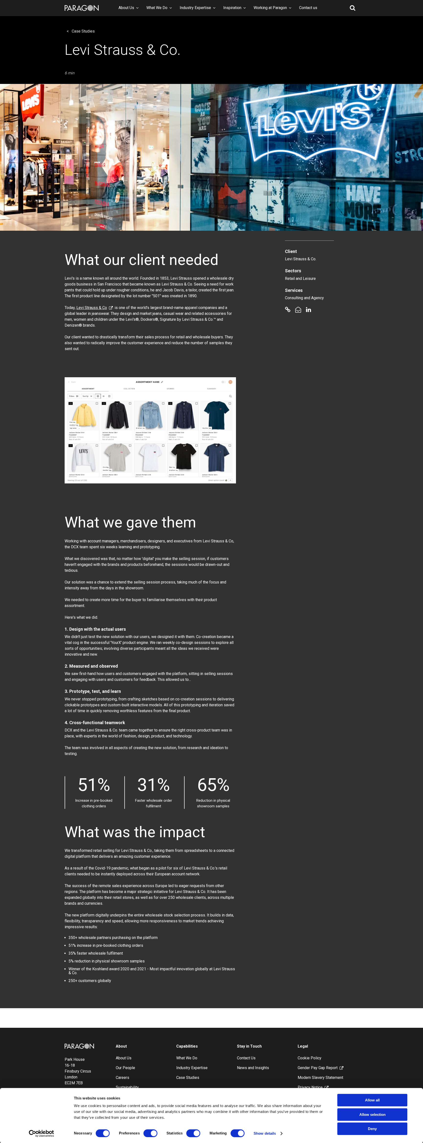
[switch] (150, 1133)
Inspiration (232, 7)
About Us (126, 7)
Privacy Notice (310, 1087)
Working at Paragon (270, 7)
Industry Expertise (195, 7)
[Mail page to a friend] (298, 310)
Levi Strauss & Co (91, 307)
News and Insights (253, 1067)
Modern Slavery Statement (320, 1077)
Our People (125, 1067)
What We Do (156, 7)
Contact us (308, 7)
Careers (122, 1077)
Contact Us (246, 1058)
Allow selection (372, 1114)
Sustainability (127, 1087)
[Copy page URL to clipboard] (287, 310)
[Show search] (352, 8)
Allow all (372, 1100)
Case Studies (83, 31)
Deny (372, 1129)
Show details (265, 1133)
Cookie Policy (309, 1058)
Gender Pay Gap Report (318, 1067)
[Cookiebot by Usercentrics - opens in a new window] (41, 1133)
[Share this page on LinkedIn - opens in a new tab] (308, 310)
